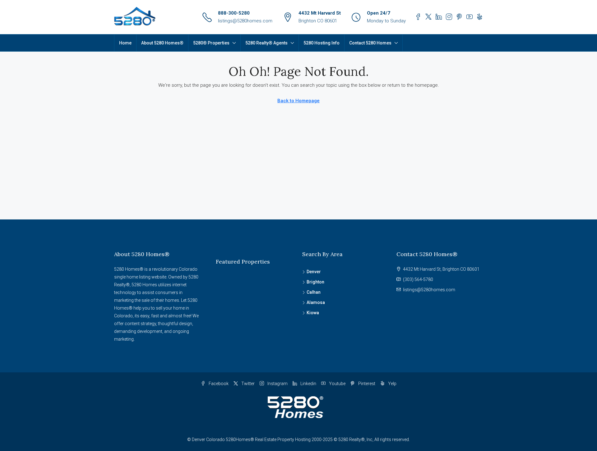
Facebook (218, 383)
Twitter (247, 383)
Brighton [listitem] (315, 281)
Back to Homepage (298, 101)
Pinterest (366, 383)
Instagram (277, 383)
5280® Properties (211, 42)
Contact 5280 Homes (370, 42)
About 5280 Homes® (162, 42)
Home (125, 42)
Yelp (391, 383)
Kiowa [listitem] (313, 312)
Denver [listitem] (314, 271)
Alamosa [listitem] (316, 302)
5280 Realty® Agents (266, 42)
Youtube (336, 383)
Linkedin (307, 383)
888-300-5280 (234, 13)
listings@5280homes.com (245, 21)
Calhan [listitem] (314, 292)
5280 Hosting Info (321, 42)
